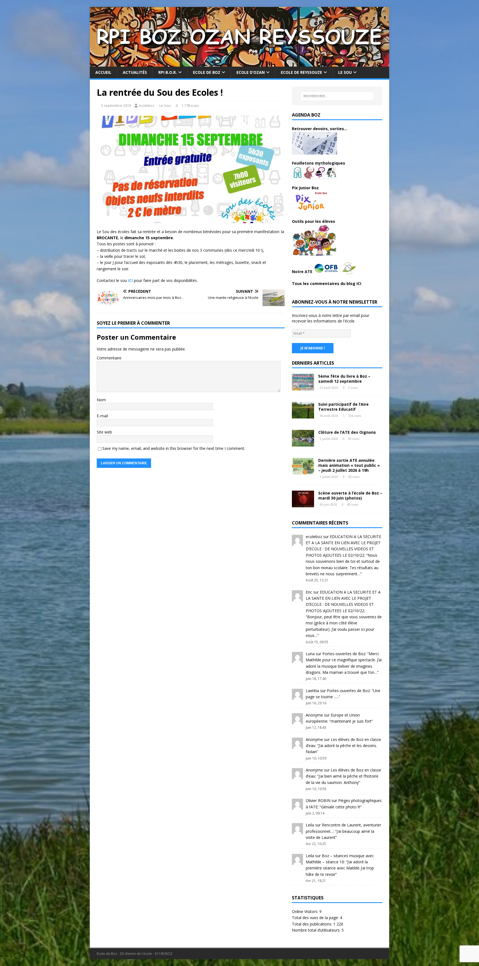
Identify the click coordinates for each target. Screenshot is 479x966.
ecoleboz (146, 105)
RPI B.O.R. (167, 72)
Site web (104, 432)
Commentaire (109, 357)
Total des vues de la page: (316, 917)
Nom (101, 399)
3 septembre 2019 (116, 105)
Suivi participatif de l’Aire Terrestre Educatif (343, 407)
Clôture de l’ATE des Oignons (347, 432)
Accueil (103, 72)
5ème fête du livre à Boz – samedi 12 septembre (344, 379)
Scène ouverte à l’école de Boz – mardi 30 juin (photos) (350, 495)
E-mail (102, 415)
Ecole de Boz (206, 72)
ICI (130, 280)
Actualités (135, 72)
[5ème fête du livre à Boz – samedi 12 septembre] (303, 387)
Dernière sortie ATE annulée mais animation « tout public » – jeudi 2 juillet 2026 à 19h (349, 465)
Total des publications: (312, 924)
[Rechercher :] (337, 96)
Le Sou (345, 72)
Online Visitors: (305, 911)
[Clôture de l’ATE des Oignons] (303, 443)
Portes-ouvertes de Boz (343, 653)
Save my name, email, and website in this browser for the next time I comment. (173, 448)
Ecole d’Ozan (250, 72)
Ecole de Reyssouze (301, 72)
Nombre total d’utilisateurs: (317, 930)
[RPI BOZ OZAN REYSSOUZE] (239, 63)
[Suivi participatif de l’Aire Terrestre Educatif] (303, 415)
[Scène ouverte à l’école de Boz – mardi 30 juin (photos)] (303, 503)
